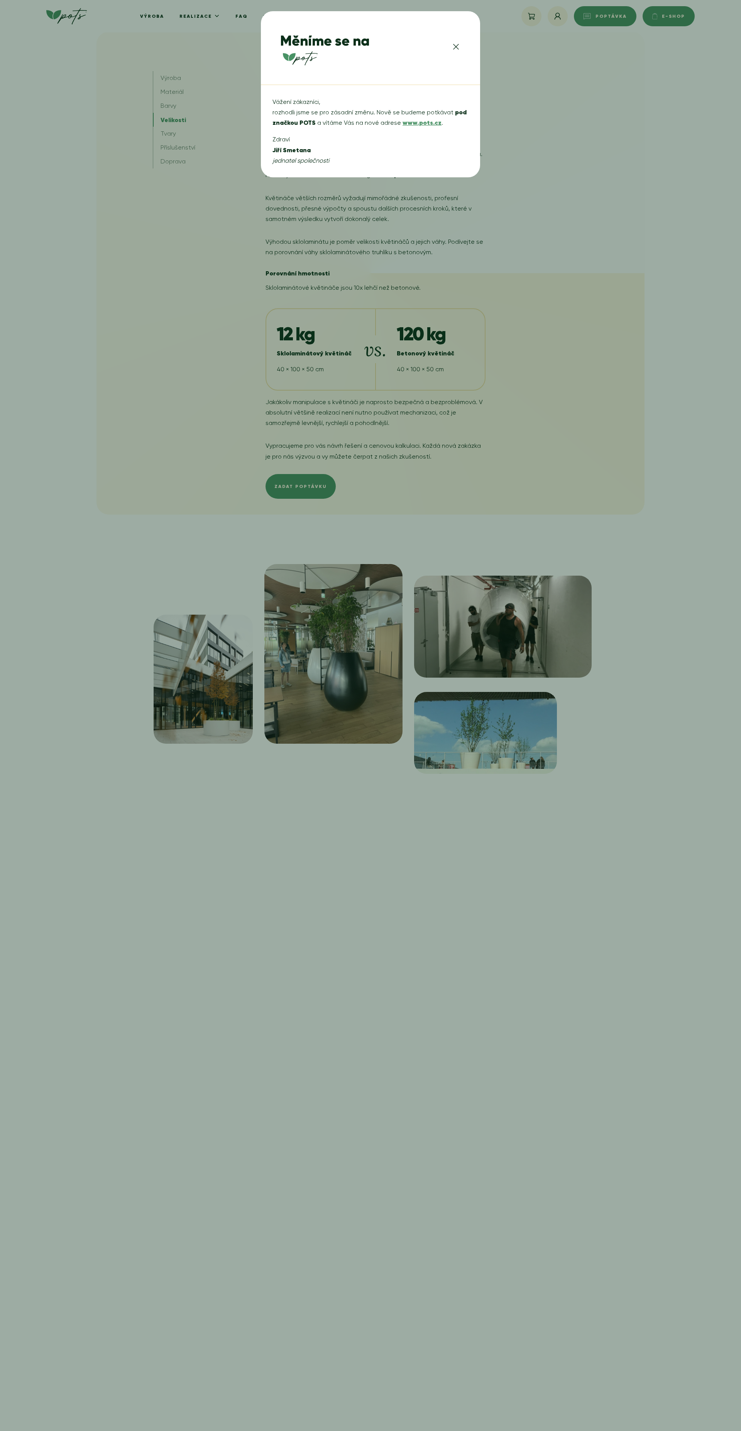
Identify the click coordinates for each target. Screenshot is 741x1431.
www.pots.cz (422, 122)
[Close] (456, 48)
